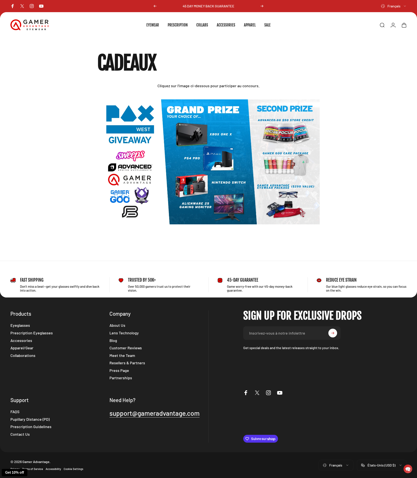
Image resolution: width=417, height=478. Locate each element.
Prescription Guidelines (30, 426)
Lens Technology (124, 332)
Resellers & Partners (127, 362)
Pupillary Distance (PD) (30, 419)
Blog (113, 340)
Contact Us (20, 434)
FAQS (15, 411)
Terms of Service (32, 469)
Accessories (21, 340)
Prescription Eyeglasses (31, 332)
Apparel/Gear (21, 347)
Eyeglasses (20, 325)
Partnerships (120, 377)
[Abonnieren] (332, 333)
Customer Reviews (125, 347)
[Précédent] (155, 6)
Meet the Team (122, 355)
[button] (408, 469)
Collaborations (22, 355)
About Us (117, 325)
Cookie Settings (73, 469)
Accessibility (53, 469)
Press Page (119, 370)
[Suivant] (262, 6)
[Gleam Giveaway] (208, 161)
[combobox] (394, 6)
